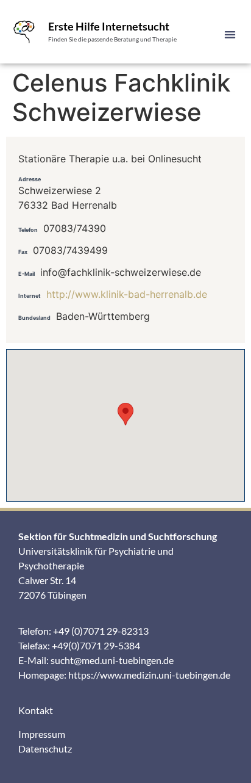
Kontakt (35, 710)
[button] (230, 34)
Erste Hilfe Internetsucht (108, 26)
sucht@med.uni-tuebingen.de (112, 660)
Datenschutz (45, 748)
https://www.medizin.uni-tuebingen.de (149, 674)
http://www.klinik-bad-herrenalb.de (126, 294)
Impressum (41, 734)
